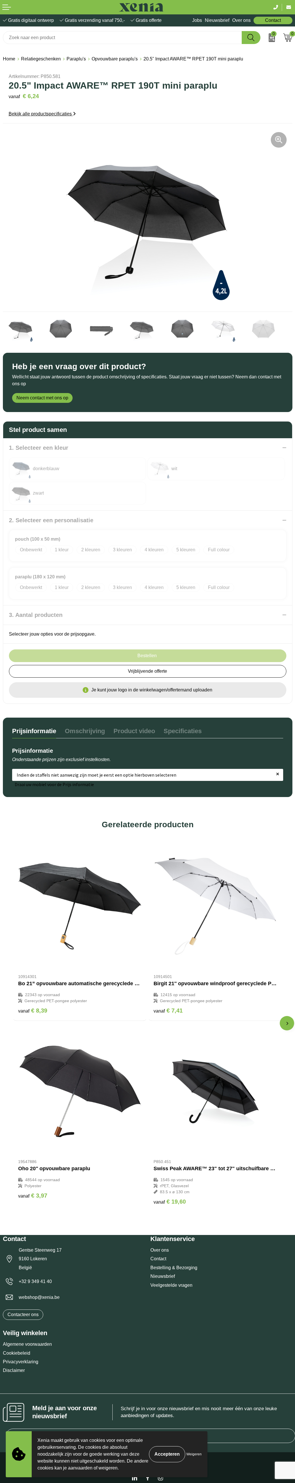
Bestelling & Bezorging (173, 1267)
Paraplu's (76, 58)
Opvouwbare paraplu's (115, 58)
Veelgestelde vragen (171, 1285)
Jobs (197, 20)
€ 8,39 (32, 1010)
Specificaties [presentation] (183, 731)
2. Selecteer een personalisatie (51, 520)
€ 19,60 (170, 1201)
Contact (273, 20)
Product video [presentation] (134, 731)
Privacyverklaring (20, 1361)
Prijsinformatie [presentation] (34, 731)
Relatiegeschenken (41, 58)
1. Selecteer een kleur (38, 448)
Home (9, 58)
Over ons (241, 20)
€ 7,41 (168, 1010)
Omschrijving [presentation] (85, 731)
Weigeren (194, 1454)
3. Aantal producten (36, 615)
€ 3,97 (32, 1195)
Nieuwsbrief (217, 20)
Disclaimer (14, 1370)
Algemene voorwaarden (27, 1344)
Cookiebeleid (16, 1353)
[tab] (34, 732)
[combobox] (122, 37)
